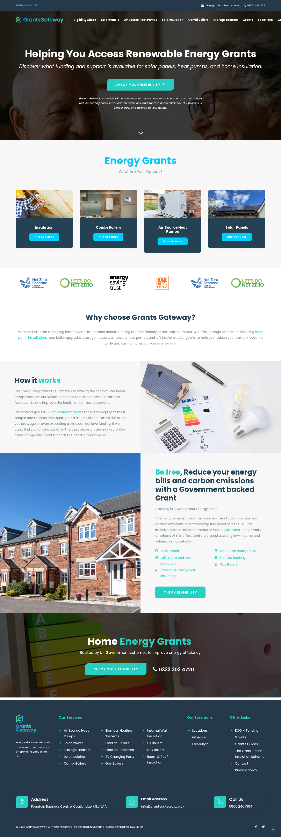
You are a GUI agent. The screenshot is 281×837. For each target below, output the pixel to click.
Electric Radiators (119, 749)
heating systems (226, 529)
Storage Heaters (225, 20)
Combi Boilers (198, 20)
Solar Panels (110, 20)
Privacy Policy (246, 770)
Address (40, 799)
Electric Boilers (117, 743)
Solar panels (170, 550)
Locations (265, 20)
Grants (248, 20)
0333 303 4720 (176, 669)
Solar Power (73, 743)
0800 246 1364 (256, 5)
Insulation (44, 227)
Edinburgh (200, 744)
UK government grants (64, 412)
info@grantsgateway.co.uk (222, 5)
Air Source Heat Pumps (140, 20)
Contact (241, 763)
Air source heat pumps (238, 550)
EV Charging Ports (120, 756)
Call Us (236, 799)
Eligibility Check (84, 20)
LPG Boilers (156, 749)
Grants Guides (246, 744)
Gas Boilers (229, 564)
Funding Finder (26, 5)
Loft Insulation (172, 20)
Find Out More (44, 237)
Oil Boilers (155, 743)
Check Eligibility (180, 592)
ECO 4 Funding (246, 730)
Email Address (154, 799)
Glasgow (199, 737)
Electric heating (232, 557)
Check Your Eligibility (137, 85)
